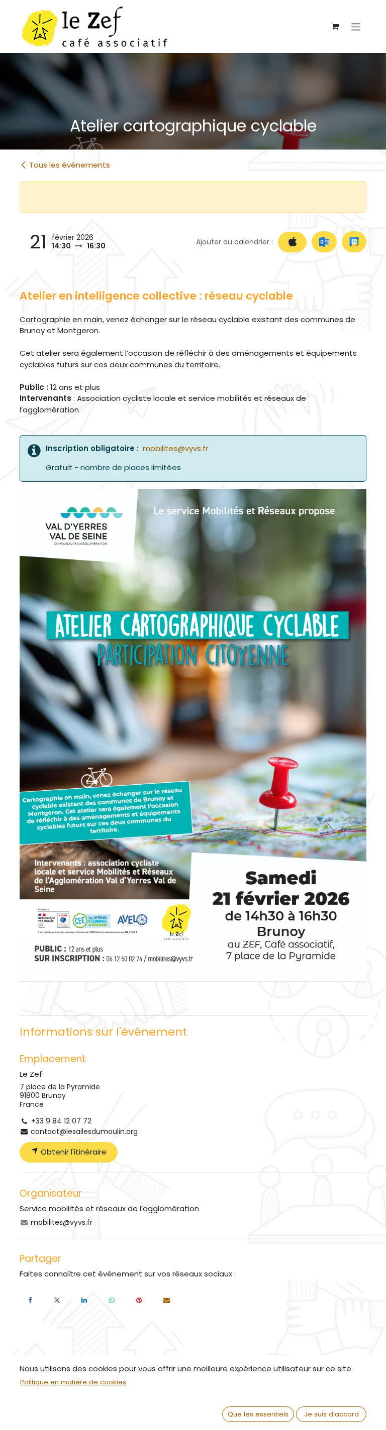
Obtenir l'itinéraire (73, 1152)
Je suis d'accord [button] (331, 1414)
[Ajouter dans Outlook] (324, 241)
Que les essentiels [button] (258, 1414)
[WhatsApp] (112, 1301)
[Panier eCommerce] (335, 27)
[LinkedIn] (84, 1301)
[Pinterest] (139, 1301)
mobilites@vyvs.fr (175, 448)
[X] (57, 1301)
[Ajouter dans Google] (354, 241)
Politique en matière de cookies (73, 1382)
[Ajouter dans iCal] (292, 242)
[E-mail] (166, 1301)
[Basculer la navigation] (356, 26)
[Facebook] (30, 1301)
